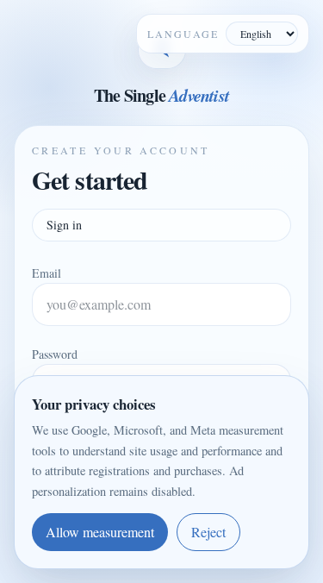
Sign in (64, 224)
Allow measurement (100, 532)
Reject (208, 532)
